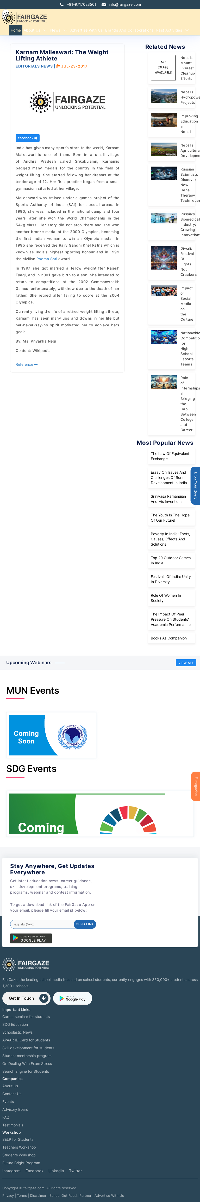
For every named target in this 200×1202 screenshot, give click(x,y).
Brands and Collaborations (129, 30)
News (55, 30)
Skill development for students (28, 1048)
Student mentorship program (27, 1055)
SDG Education (15, 1024)
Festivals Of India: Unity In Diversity (171, 579)
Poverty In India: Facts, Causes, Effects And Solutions (170, 539)
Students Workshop (19, 1155)
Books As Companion (169, 638)
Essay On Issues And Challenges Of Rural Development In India (169, 477)
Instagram (11, 1170)
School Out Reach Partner (70, 1195)
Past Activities (169, 30)
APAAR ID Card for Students (26, 1040)
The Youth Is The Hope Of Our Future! (170, 517)
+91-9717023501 (81, 4)
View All (186, 663)
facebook (26, 138)
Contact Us (11, 1093)
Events (8, 1101)
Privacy (8, 1195)
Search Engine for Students (25, 1071)
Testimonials (12, 1125)
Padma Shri (46, 259)
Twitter (75, 1170)
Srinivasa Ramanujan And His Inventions (168, 499)
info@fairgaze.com (125, 4)
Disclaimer (38, 1195)
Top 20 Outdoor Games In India (171, 560)
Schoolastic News (17, 1032)
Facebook (34, 1170)
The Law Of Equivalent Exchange (170, 456)
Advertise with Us (86, 30)
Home (16, 30)
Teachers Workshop (19, 1147)
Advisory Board (15, 1109)
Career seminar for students (26, 1016)
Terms (22, 1195)
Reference (25, 364)
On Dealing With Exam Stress (27, 1063)
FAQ (5, 1117)
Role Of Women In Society (166, 598)
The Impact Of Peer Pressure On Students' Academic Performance (171, 619)
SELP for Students (17, 1139)
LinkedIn (56, 1170)
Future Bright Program (21, 1163)
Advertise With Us (109, 1195)
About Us (32, 30)
